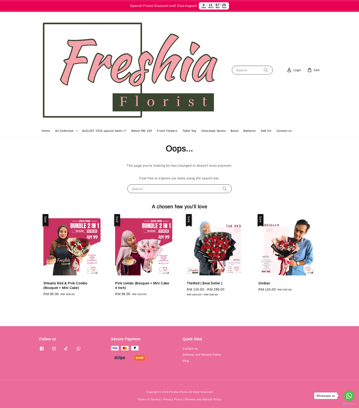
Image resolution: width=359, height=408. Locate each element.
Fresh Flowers (167, 130)
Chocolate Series (213, 130)
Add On (266, 130)
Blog (186, 360)
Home (46, 130)
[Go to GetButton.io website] (349, 403)
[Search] (266, 70)
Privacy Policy (173, 399)
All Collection (64, 130)
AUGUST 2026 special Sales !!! (104, 130)
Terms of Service (149, 399)
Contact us (284, 130)
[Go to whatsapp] (349, 396)
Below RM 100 (141, 130)
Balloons (249, 130)
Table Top (189, 130)
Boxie (235, 130)
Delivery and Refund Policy (202, 354)
